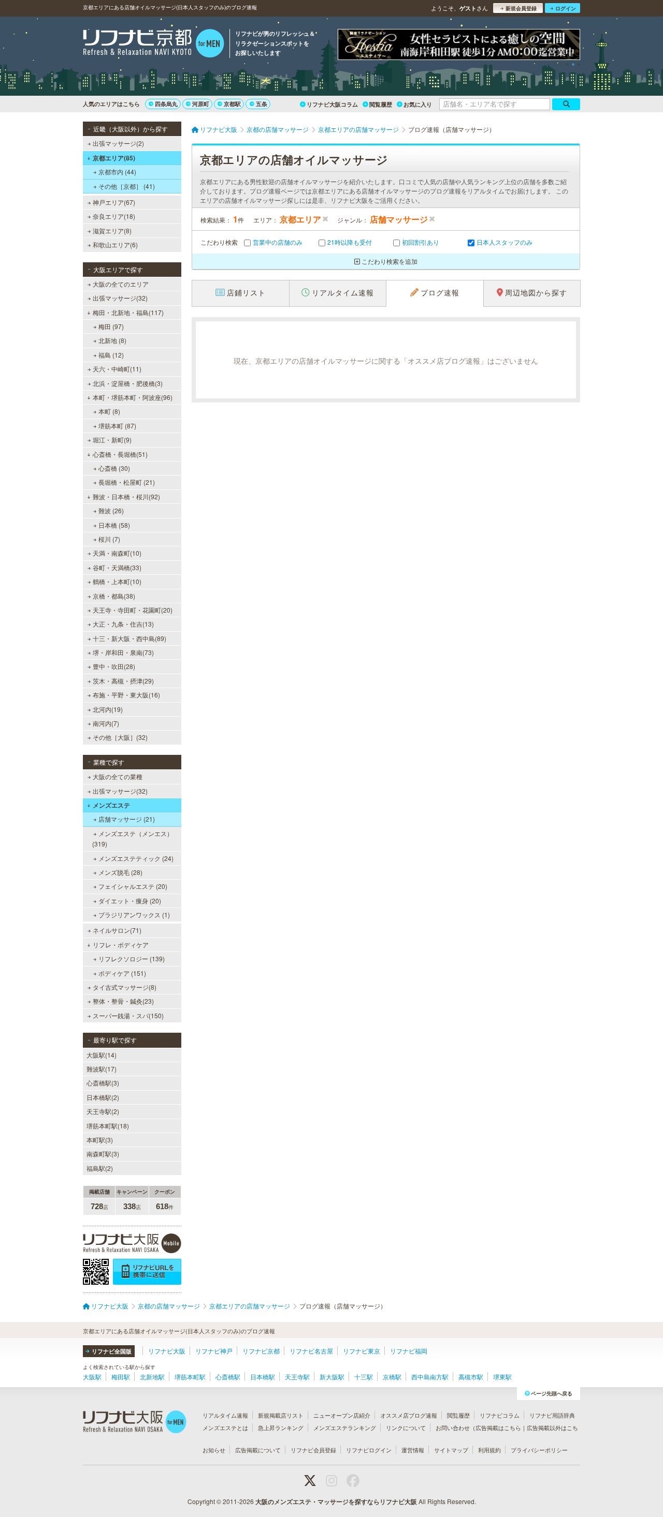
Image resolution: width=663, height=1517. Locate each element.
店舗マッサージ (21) (126, 818)
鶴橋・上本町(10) (117, 581)
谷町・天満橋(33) (117, 567)
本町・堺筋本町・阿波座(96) (132, 397)
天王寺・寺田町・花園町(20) (132, 609)
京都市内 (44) (117, 171)
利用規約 (489, 1450)
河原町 (200, 104)
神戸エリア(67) (114, 202)
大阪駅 (92, 1376)
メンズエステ (111, 805)
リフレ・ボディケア (121, 944)
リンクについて (406, 1427)
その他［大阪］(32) (120, 737)
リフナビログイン (369, 1450)
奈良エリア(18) (114, 216)
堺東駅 (502, 1376)
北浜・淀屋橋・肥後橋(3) (128, 383)
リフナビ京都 (261, 1350)
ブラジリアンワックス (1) (134, 914)
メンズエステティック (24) (136, 858)
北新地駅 (152, 1376)
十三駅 (363, 1376)
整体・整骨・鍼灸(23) (123, 1001)
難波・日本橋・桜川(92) (126, 496)
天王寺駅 (297, 1376)
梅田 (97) (111, 326)
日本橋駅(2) (103, 1097)
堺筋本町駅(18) (108, 1125)
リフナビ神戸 (214, 1350)
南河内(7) (106, 723)
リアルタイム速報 (225, 1415)
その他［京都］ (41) (126, 186)
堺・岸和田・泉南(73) (123, 652)
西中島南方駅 (430, 1376)
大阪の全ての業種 (117, 776)
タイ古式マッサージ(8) (124, 987)
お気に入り (417, 104)
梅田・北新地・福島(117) (128, 312)
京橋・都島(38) (114, 595)
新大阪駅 (332, 1376)
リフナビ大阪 (166, 1350)
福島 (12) (111, 354)
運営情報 (412, 1450)
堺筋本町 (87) (117, 425)
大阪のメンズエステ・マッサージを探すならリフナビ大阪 (336, 1501)
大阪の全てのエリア (121, 283)
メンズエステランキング (344, 1427)
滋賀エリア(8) (112, 230)
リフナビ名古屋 (311, 1350)
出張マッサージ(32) (120, 297)
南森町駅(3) (103, 1153)
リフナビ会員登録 (313, 1450)
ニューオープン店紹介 (341, 1415)
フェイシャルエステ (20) (132, 886)
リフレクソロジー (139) (131, 958)
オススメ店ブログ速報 (408, 1415)
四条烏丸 (166, 104)
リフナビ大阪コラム (332, 104)
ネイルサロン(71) (117, 930)
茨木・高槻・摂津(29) (123, 680)
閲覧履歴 (380, 104)
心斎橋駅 (227, 1376)
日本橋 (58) (114, 524)
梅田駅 (120, 1376)
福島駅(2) (100, 1168)
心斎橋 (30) (114, 468)
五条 (261, 104)
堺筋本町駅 (190, 1376)
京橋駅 (392, 1376)
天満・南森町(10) (117, 552)
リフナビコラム (500, 1415)
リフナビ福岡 (408, 1350)
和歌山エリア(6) (115, 244)
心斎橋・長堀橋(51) (120, 454)
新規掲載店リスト (281, 1415)
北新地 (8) (112, 340)
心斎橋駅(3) (103, 1082)
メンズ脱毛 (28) (120, 872)
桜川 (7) (109, 538)
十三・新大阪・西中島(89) (129, 638)
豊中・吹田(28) (114, 666)
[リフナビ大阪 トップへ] (153, 44)
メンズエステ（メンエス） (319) (132, 838)
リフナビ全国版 (112, 1351)
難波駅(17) (102, 1068)
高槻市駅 (470, 1376)
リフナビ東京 (361, 1350)
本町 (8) (109, 411)
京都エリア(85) (114, 157)
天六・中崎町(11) (117, 368)
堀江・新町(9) (112, 439)
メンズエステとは (225, 1427)
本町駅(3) (100, 1139)
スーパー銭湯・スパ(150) (128, 1015)
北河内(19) (108, 709)
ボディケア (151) (122, 973)
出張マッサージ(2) (118, 143)
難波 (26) (111, 510)
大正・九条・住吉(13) (123, 623)
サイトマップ (451, 1450)
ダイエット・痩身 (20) (129, 900)
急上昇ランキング (281, 1427)
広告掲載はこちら (498, 1427)
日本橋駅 (262, 1376)
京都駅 (232, 104)
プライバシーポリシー (539, 1450)
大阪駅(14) (102, 1054)
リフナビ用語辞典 (552, 1415)
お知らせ (214, 1450)
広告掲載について (258, 1450)
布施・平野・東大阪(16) (126, 694)
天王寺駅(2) (103, 1111)
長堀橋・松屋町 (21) (126, 482)
